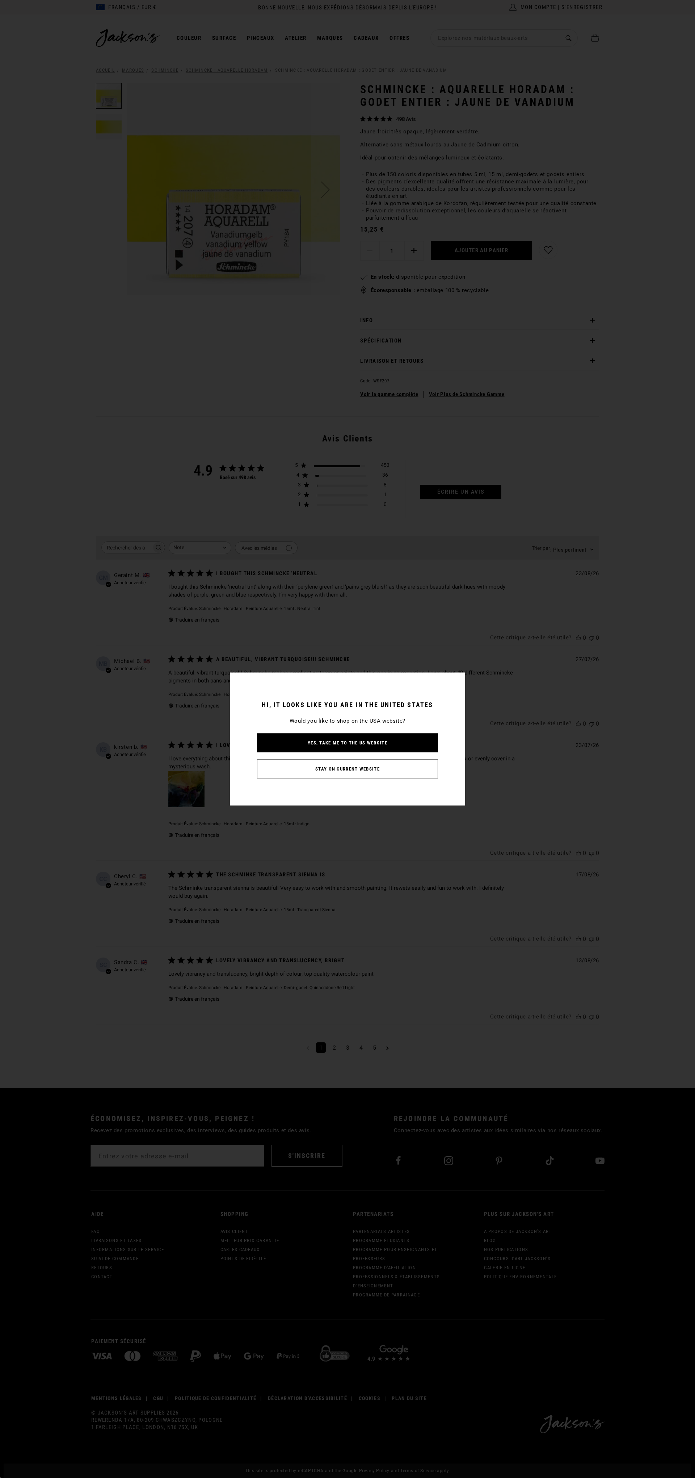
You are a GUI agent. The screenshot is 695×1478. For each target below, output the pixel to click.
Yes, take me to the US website (347, 743)
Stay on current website (347, 769)
